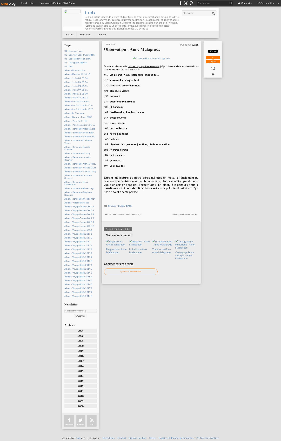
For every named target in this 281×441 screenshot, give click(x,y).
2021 (81, 340)
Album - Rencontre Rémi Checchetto (76, 183)
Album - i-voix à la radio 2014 (78, 105)
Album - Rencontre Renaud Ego (79, 188)
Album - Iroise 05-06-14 (76, 78)
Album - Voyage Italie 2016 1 (78, 276)
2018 (81, 355)
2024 (81, 330)
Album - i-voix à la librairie (76, 101)
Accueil (70, 34)
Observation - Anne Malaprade (132, 49)
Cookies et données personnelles (176, 438)
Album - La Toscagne (74, 113)
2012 (81, 386)
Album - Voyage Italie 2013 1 (78, 253)
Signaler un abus (138, 438)
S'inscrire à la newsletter (118, 229)
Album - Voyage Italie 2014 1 (78, 265)
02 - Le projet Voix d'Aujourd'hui (79, 55)
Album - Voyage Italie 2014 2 (78, 269)
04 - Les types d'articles (75, 62)
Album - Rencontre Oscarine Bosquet (78, 176)
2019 (81, 350)
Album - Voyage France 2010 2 (79, 210)
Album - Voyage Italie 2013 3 (78, 261)
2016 (81, 365)
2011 (81, 391)
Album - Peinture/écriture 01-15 (79, 125)
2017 (81, 360)
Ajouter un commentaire (130, 272)
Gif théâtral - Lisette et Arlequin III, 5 (124, 214)
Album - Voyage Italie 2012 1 (78, 245)
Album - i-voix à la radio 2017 (78, 109)
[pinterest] (191, 3)
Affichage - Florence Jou (183, 214)
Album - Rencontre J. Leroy (77, 153)
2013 (81, 381)
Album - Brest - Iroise (74, 70)
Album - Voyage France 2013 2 (79, 226)
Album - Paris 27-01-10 (75, 121)
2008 (81, 406)
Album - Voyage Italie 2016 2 (78, 280)
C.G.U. (152, 438)
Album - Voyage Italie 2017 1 (78, 288)
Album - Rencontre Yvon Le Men (79, 198)
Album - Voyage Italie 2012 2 (78, 249)
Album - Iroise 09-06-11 (76, 90)
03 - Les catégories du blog (77, 58)
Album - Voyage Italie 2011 (77, 241)
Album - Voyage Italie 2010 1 (78, 233)
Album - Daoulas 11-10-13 (77, 74)
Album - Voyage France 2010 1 (79, 206)
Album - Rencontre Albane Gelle (79, 128)
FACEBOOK (69, 425)
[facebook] (180, 3)
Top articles (108, 438)
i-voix (90, 12)
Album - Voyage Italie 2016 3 (78, 284)
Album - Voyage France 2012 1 (79, 214)
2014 (81, 376)
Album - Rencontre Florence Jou (79, 136)
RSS (91, 425)
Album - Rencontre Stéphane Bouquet (78, 193)
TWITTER (80, 425)
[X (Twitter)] (186, 3)
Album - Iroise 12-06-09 (76, 93)
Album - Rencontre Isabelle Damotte (77, 148)
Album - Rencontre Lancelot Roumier (77, 158)
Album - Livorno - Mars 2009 (78, 117)
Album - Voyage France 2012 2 (79, 218)
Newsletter (85, 34)
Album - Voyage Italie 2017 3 (78, 296)
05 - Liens (69, 66)
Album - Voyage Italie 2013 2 (78, 257)
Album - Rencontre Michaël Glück (80, 167)
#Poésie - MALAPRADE (120, 206)
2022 (81, 335)
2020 (81, 345)
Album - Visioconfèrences (76, 202)
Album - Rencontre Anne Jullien (79, 132)
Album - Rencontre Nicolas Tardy (80, 171)
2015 (81, 370)
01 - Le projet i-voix (73, 51)
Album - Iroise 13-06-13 (76, 97)
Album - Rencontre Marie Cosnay (80, 163)
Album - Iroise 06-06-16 (76, 82)
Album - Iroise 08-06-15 (76, 86)
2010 (81, 396)
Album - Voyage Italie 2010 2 (78, 237)
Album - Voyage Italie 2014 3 (78, 272)
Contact (102, 34)
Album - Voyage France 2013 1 (79, 222)
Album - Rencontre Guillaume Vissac (78, 141)
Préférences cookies (207, 438)
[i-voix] (72, 18)
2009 (81, 401)
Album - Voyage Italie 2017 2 (78, 292)
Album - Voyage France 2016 (78, 230)
